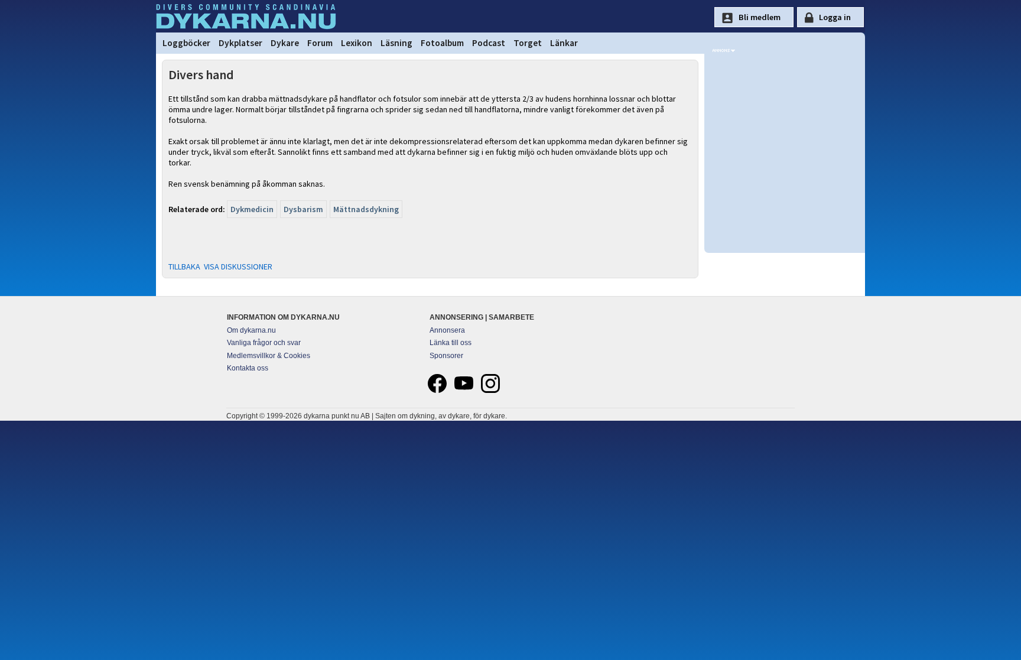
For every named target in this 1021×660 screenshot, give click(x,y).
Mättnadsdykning (366, 209)
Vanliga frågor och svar (264, 343)
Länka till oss (451, 343)
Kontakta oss (247, 368)
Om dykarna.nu (251, 330)
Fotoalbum (442, 42)
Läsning (396, 42)
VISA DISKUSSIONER (238, 266)
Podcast (488, 42)
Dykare (285, 42)
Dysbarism (303, 209)
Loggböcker (186, 42)
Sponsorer (446, 356)
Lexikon (356, 42)
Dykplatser (240, 42)
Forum (320, 42)
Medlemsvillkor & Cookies (268, 356)
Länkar (564, 42)
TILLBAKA (184, 266)
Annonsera (447, 330)
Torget (527, 42)
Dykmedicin (252, 209)
